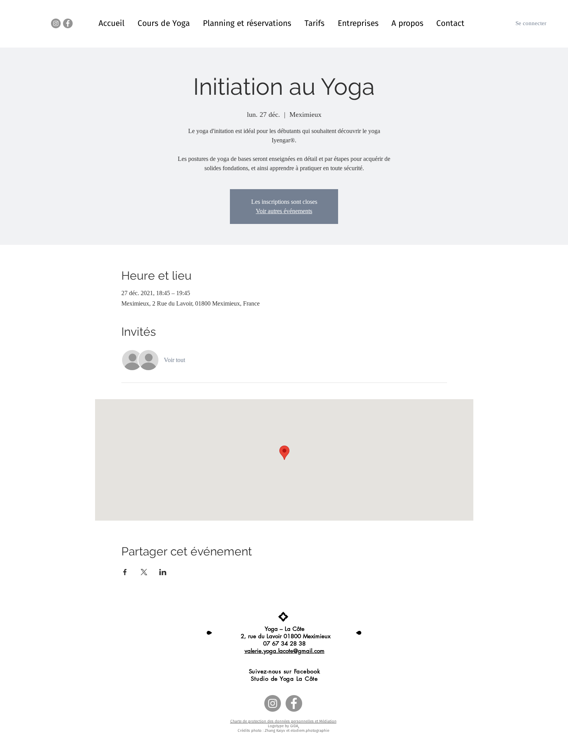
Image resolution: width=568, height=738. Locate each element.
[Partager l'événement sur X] (144, 572)
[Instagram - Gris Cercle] (56, 23)
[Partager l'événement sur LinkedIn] (163, 572)
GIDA (294, 726)
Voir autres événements (284, 211)
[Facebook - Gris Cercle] (68, 23)
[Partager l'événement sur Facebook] (125, 572)
